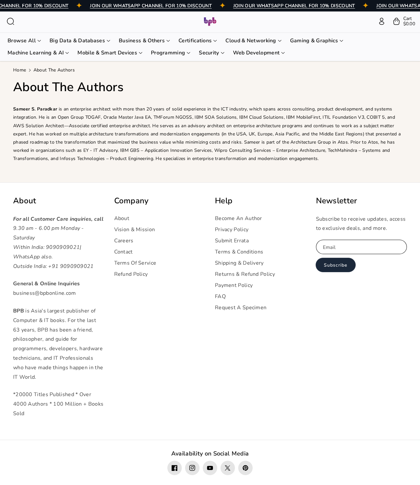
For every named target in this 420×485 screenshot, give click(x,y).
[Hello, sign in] (381, 21)
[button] (10, 21)
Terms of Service (135, 263)
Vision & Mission (134, 229)
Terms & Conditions (239, 251)
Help (223, 201)
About (24, 201)
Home (19, 70)
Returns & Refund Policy (245, 274)
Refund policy (131, 274)
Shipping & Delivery (239, 263)
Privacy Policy (231, 229)
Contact (123, 251)
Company (131, 201)
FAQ (220, 296)
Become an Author (238, 218)
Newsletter (336, 201)
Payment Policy (234, 285)
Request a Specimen (240, 307)
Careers (124, 240)
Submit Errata (232, 240)
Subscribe (335, 265)
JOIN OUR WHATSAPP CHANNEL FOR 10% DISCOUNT (151, 6)
